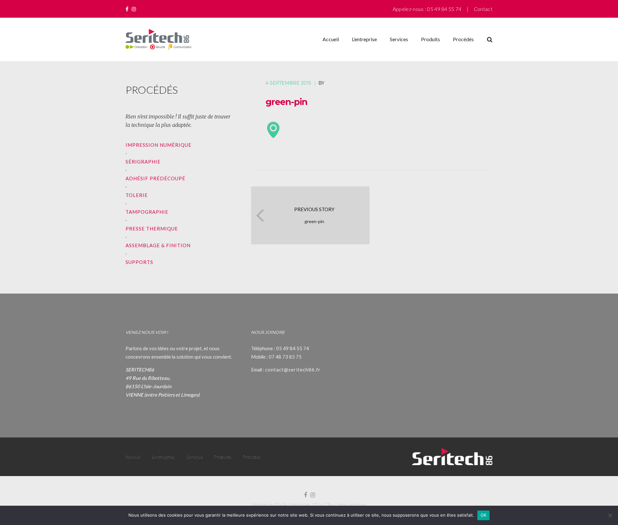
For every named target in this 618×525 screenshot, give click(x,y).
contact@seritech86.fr (293, 369)
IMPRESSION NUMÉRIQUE (159, 145)
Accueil (331, 39)
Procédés (463, 39)
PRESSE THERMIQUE (152, 228)
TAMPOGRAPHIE (147, 212)
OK (484, 515)
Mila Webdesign (295, 505)
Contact (483, 9)
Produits (430, 39)
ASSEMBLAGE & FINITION (158, 245)
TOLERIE (137, 195)
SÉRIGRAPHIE (143, 161)
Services (399, 39)
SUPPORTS (139, 262)
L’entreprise (364, 39)
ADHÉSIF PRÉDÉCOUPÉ (155, 178)
